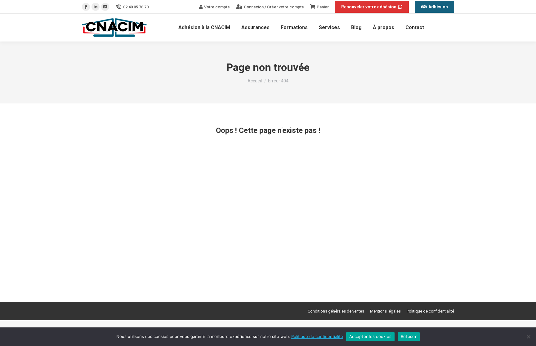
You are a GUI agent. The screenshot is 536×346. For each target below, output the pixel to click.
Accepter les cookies (370, 336)
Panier (323, 7)
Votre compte (217, 7)
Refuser (409, 336)
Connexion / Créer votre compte (274, 7)
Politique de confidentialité (317, 336)
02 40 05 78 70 (136, 7)
